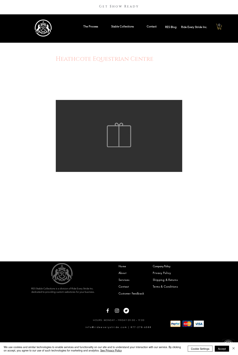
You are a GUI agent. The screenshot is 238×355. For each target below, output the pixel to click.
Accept (222, 349)
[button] (219, 26)
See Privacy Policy (111, 350)
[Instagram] (117, 310)
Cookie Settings (200, 349)
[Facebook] (107, 310)
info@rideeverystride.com (106, 327)
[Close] (233, 348)
